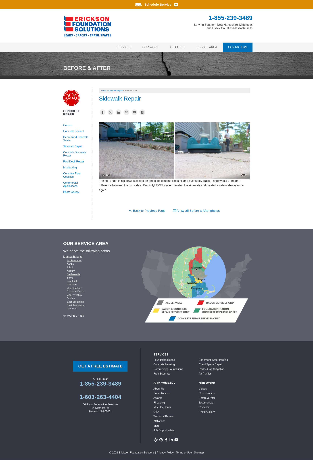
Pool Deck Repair (73, 161)
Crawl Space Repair (210, 364)
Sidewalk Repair (72, 146)
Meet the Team (162, 407)
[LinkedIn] (171, 440)
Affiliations (159, 421)
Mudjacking (70, 167)
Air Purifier (205, 373)
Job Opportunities (163, 430)
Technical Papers (163, 416)
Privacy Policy (165, 452)
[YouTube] (176, 440)
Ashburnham (74, 260)
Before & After (207, 397)
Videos (203, 388)
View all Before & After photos (198, 210)
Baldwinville (73, 274)
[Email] (134, 112)
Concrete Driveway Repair (74, 154)
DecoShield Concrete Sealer (75, 138)
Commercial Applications (70, 184)
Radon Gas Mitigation (211, 369)
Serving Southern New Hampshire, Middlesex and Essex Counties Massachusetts (223, 26)
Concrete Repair (71, 113)
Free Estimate (161, 373)
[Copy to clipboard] (142, 112)
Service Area (206, 47)
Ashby (70, 263)
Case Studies (207, 393)
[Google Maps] (161, 440)
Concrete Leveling (164, 364)
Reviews (204, 407)
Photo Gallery (71, 191)
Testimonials (206, 402)
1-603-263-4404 (100, 397)
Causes (67, 125)
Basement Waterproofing (213, 359)
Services (124, 47)
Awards (157, 397)
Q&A (156, 411)
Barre (70, 277)
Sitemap (199, 452)
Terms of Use (184, 452)
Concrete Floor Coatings (72, 175)
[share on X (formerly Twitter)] (110, 112)
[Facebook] (166, 440)
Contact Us (237, 47)
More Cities (75, 315)
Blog (156, 425)
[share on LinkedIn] (118, 112)
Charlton (72, 284)
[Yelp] (156, 440)
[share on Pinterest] (126, 112)
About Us (177, 47)
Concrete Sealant (73, 131)
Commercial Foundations (168, 369)
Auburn (71, 270)
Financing (159, 402)
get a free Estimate (100, 366)
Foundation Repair (164, 359)
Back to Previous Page (149, 210)
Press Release (162, 393)
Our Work (150, 47)
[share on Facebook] (102, 112)
